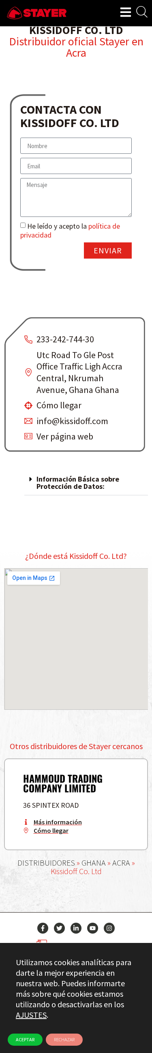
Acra (76, 52)
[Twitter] (59, 928)
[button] (86, 483)
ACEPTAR (25, 1039)
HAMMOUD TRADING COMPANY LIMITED (63, 783)
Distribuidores (46, 863)
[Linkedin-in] (76, 928)
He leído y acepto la (70, 230)
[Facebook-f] (42, 928)
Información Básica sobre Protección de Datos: (77, 482)
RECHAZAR (64, 1039)
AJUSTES (31, 1015)
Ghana (93, 863)
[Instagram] (109, 928)
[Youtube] (92, 928)
